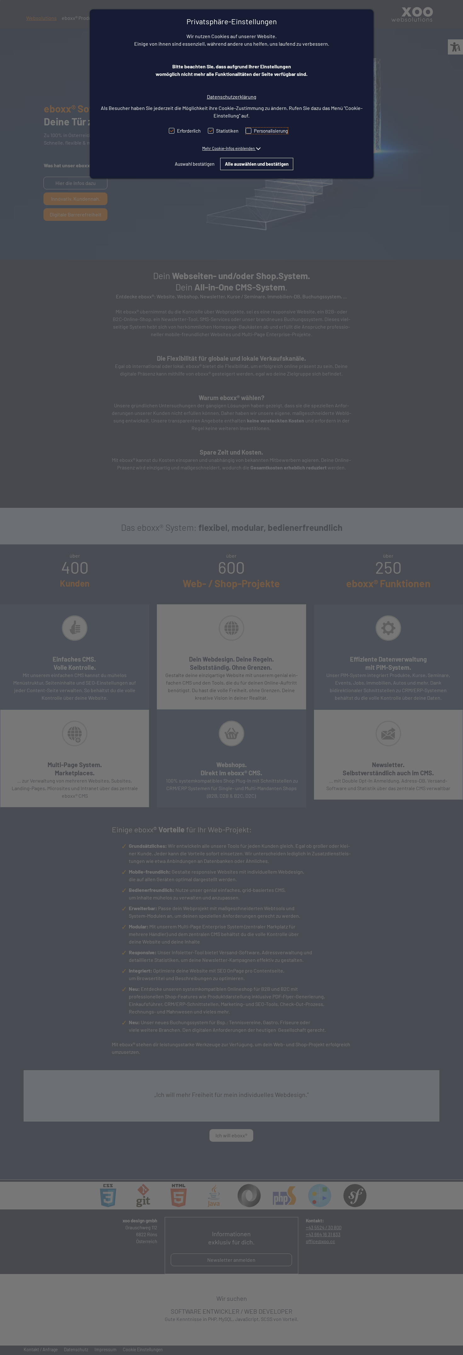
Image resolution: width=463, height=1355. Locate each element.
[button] (231, 148)
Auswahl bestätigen (194, 164)
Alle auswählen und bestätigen (257, 164)
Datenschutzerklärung (231, 97)
